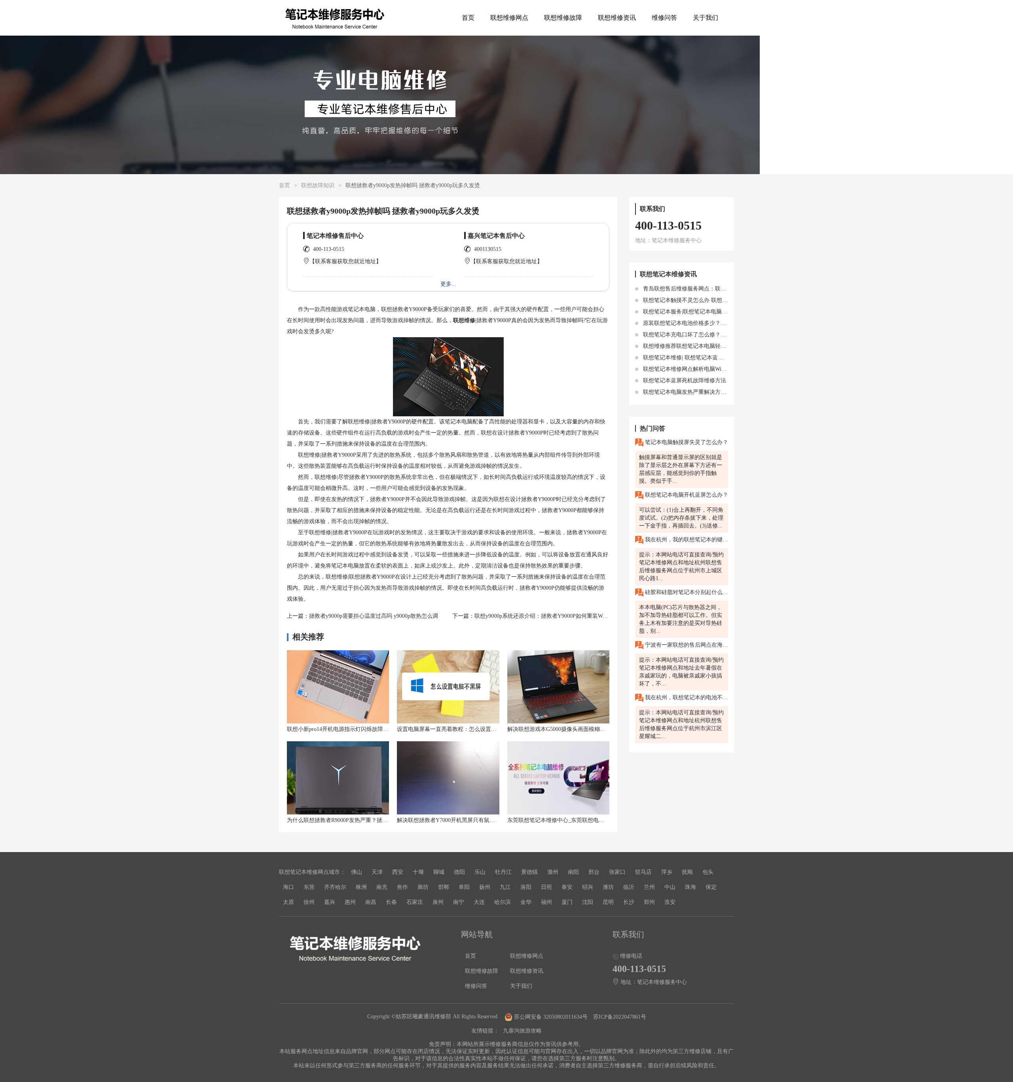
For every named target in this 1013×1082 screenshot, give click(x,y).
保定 (711, 887)
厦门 (567, 902)
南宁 (458, 902)
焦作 (402, 887)
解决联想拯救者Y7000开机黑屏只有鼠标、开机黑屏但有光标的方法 (479, 820)
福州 (546, 902)
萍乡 (666, 872)
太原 (288, 902)
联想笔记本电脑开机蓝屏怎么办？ (685, 495)
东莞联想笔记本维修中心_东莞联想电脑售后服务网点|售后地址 (584, 820)
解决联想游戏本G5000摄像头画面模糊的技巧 (562, 729)
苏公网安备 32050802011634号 (550, 1017)
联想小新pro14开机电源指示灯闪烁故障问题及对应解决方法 (360, 729)
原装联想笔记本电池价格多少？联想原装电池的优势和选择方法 (719, 323)
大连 (479, 902)
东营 (309, 887)
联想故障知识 (317, 185)
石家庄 (414, 902)
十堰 (418, 872)
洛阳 (525, 887)
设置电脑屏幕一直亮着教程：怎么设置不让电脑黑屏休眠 (466, 729)
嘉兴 (329, 902)
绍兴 (587, 887)
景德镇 (529, 872)
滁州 (552, 872)
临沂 (628, 887)
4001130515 (487, 249)
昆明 (608, 902)
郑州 (649, 902)
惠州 (350, 902)
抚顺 (687, 872)
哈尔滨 (502, 902)
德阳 (459, 872)
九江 (505, 887)
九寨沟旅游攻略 (522, 1031)
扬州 (484, 887)
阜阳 (464, 887)
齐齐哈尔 (335, 887)
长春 (391, 902)
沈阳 (587, 902)
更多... (448, 284)
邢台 (593, 872)
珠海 (690, 887)
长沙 (628, 902)
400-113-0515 (328, 249)
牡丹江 (503, 872)
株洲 (361, 887)
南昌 (370, 902)
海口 (288, 887)
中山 (669, 887)
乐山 (480, 872)
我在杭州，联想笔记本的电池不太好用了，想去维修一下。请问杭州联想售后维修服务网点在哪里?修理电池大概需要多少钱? (685, 697)
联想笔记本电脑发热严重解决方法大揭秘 (692, 392)
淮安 (669, 902)
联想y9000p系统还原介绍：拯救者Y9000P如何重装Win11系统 (548, 616)
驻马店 (643, 872)
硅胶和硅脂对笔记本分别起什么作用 (685, 592)
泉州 (438, 902)
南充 (381, 887)
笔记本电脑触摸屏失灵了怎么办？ (685, 442)
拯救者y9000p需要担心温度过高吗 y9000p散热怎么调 (373, 616)
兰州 (649, 887)
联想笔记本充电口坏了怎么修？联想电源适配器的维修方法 (714, 335)
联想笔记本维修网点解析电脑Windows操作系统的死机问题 (713, 369)
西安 (397, 872)
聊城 (438, 872)
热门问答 (652, 428)
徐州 (309, 902)
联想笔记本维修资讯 (668, 274)
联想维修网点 (509, 17)
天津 (377, 872)
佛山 (356, 872)
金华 (525, 902)
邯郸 (443, 887)
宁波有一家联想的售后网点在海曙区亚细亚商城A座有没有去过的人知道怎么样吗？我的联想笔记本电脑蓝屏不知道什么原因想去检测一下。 (685, 645)
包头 (707, 872)
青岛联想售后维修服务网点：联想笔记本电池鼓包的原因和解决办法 (725, 289)
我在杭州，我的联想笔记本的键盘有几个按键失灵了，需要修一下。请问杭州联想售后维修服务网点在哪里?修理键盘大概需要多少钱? (685, 540)
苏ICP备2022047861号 (619, 1017)
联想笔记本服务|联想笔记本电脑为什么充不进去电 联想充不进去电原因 (729, 312)
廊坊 (423, 887)
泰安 (567, 887)
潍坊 (608, 887)
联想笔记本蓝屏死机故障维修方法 (683, 380)
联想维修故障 (563, 17)
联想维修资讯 (617, 17)
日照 (546, 887)
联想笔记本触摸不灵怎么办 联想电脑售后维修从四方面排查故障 (720, 300)
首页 (468, 17)
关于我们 (705, 17)
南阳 (573, 872)
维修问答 (664, 17)
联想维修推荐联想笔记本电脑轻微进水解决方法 (700, 346)
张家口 (617, 872)
